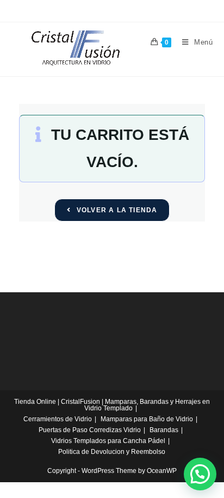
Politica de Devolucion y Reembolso (111, 452)
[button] (200, 474)
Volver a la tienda (116, 210)
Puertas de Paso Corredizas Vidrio (90, 430)
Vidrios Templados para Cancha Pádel (108, 441)
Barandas (164, 430)
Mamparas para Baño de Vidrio (147, 419)
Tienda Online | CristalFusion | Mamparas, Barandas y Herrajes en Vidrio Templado (112, 405)
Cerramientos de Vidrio (57, 419)
